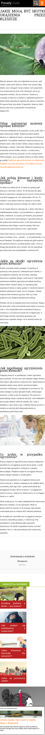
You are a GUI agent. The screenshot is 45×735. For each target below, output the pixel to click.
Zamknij (43, 708)
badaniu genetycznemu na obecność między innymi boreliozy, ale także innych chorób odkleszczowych (22, 163)
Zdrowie (22, 565)
